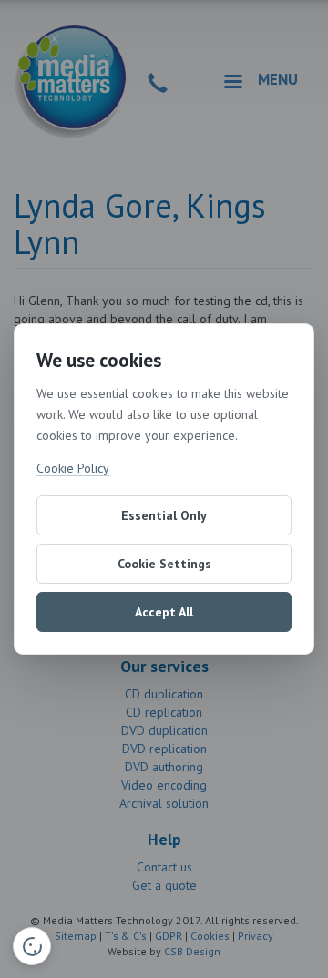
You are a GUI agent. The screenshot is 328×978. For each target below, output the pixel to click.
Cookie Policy (72, 468)
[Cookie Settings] (32, 946)
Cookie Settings (164, 563)
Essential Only (164, 515)
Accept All (164, 612)
